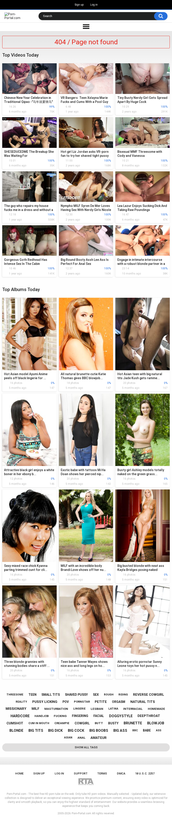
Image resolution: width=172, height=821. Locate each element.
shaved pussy (76, 694)
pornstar (82, 701)
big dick (55, 730)
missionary (16, 709)
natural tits (142, 702)
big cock (76, 730)
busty (113, 723)
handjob (41, 716)
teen (32, 694)
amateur (98, 738)
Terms (102, 773)
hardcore (20, 716)
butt (99, 723)
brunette (133, 723)
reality (21, 701)
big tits (35, 730)
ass (158, 730)
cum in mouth (38, 723)
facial (98, 716)
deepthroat (149, 716)
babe (147, 730)
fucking (60, 716)
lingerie (79, 708)
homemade (156, 708)
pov (65, 702)
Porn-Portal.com (81, 813)
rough (109, 694)
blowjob (155, 723)
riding (123, 694)
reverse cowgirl (148, 695)
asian (68, 737)
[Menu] (86, 27)
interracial (133, 708)
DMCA (121, 773)
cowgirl (82, 723)
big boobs (98, 730)
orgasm (118, 702)
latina (113, 708)
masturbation (56, 708)
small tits (50, 694)
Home (19, 773)
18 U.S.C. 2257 (145, 773)
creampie (61, 723)
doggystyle (121, 716)
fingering (80, 716)
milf (35, 709)
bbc (135, 730)
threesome (14, 694)
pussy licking (44, 702)
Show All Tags (86, 747)
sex (96, 694)
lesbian (97, 708)
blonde (16, 730)
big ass (120, 730)
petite (101, 702)
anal (81, 737)
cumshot (14, 723)
